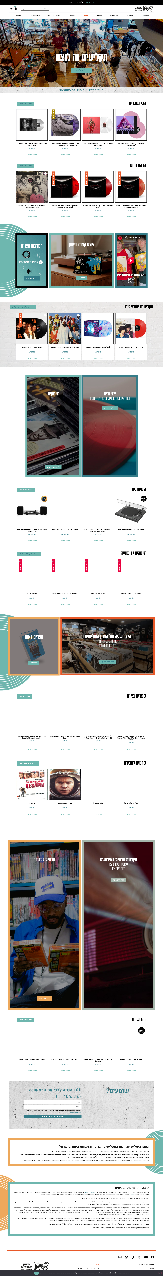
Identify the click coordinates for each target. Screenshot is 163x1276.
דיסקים (132, 1195)
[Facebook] (153, 1257)
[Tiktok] (133, 1257)
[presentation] (35, 9)
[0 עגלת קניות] (15, 8)
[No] (160, 1273)
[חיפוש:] (35, 9)
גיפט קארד (114, 16)
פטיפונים (98, 16)
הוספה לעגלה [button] (131, 155)
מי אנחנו (151, 1268)
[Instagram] (139, 1257)
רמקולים (87, 1192)
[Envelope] (120, 1257)
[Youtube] (146, 1257)
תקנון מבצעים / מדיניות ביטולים (88, 1268)
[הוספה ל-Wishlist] (144, 111)
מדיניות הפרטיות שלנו (75, 1112)
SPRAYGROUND (53, 16)
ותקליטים (98, 1151)
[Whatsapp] (126, 1257)
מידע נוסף (98, 814)
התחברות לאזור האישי (146, 1264)
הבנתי (36, 1273)
